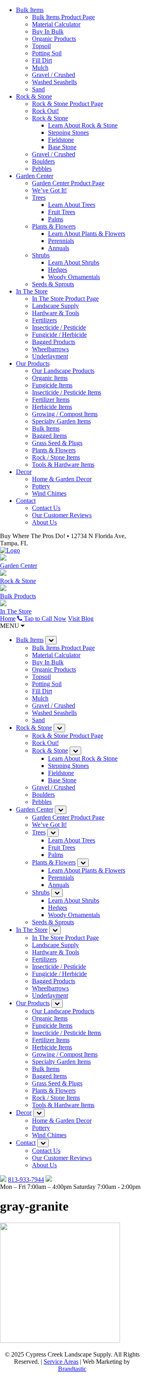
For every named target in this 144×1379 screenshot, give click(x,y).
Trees (39, 197)
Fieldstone (61, 139)
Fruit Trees (61, 212)
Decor (24, 471)
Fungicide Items (52, 385)
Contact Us (46, 507)
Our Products (33, 363)
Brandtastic (72, 1368)
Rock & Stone (34, 96)
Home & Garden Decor (62, 479)
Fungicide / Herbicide (59, 334)
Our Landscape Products (63, 370)
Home (8, 618)
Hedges (57, 269)
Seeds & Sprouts (53, 284)
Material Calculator (56, 24)
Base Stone (62, 147)
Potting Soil (47, 53)
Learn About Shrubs (73, 262)
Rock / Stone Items (56, 457)
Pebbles (42, 168)
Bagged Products (53, 341)
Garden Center (34, 175)
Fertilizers (44, 320)
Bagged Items (49, 435)
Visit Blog (81, 618)
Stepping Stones (68, 132)
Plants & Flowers (54, 226)
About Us (44, 522)
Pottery (41, 486)
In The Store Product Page (65, 298)
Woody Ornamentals (74, 276)
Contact (26, 500)
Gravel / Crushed (53, 74)
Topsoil (41, 46)
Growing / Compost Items (65, 414)
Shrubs (41, 255)
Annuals (58, 248)
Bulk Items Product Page (63, 17)
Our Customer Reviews (62, 515)
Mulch (40, 67)
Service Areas (61, 1361)
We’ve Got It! (49, 190)
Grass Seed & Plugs (57, 442)
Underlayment (50, 356)
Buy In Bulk (48, 31)
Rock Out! (45, 110)
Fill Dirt (42, 60)
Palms (55, 219)
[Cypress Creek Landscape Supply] (10, 550)
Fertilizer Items (51, 399)
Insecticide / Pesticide (59, 327)
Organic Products (54, 38)
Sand (38, 89)
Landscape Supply (55, 305)
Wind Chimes (49, 493)
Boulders (43, 161)
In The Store (32, 291)
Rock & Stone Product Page (67, 103)
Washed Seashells (54, 82)
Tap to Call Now (44, 618)
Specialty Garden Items (61, 421)
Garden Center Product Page (68, 183)
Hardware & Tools (55, 313)
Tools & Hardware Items (63, 464)
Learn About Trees (71, 204)
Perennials (61, 240)
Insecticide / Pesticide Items (66, 392)
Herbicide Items (52, 406)
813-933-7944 (26, 1179)
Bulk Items (30, 9)
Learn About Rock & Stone (83, 125)
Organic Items (50, 378)
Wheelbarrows (50, 349)
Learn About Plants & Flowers (86, 233)
